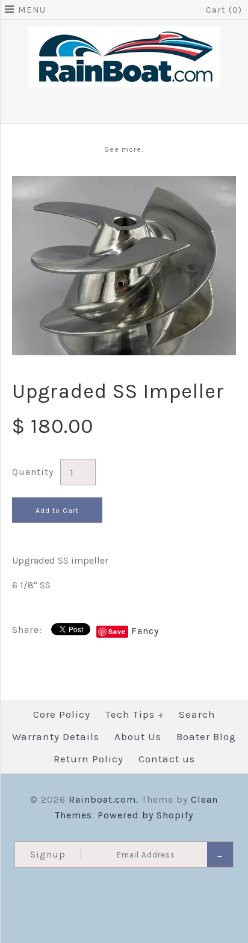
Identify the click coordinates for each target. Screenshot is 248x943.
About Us (137, 736)
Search (197, 714)
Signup (48, 854)
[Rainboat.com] (124, 33)
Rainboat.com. (103, 799)
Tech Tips (134, 714)
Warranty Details (55, 736)
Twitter (124, 109)
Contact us (166, 759)
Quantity (33, 472)
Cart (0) (224, 9)
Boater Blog (206, 736)
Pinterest (140, 109)
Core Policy (61, 714)
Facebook (107, 109)
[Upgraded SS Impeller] (124, 183)
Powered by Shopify (145, 815)
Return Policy (88, 759)
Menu (32, 9)
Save (117, 631)
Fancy (145, 630)
